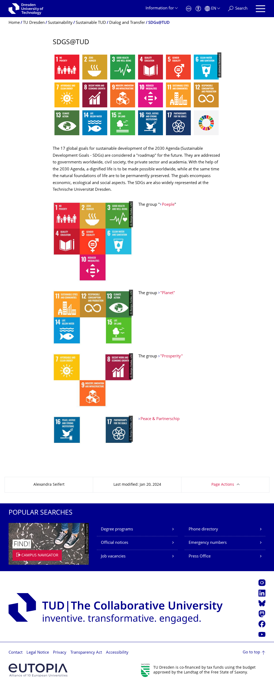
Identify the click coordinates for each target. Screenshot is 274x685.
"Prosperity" (171, 356)
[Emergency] (189, 8)
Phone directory (203, 529)
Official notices (114, 543)
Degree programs (117, 529)
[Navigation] (260, 8)
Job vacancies (113, 557)
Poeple (168, 205)
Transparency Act (86, 653)
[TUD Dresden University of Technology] (26, 8)
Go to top (251, 652)
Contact (15, 653)
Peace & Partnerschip (160, 419)
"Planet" (167, 293)
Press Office (200, 557)
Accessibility (117, 653)
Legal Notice (37, 653)
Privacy (59, 653)
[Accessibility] (198, 8)
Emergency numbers (208, 543)
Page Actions (222, 484)
